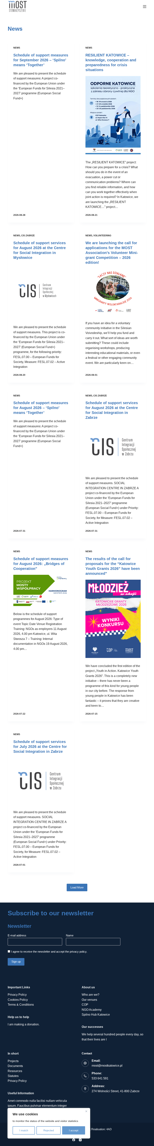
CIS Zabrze (28, 235)
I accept (73, 1130)
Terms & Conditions (21, 1004)
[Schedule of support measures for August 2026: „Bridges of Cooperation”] (41, 590)
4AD (109, 1129)
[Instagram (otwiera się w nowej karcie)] (80, 1139)
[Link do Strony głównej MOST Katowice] (17, 6)
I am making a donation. (23, 1024)
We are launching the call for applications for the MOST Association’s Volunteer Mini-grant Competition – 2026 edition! (111, 253)
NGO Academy (92, 1009)
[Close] (86, 1111)
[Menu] (144, 6)
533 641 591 (100, 1078)
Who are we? (90, 994)
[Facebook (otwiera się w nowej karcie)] (73, 1139)
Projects (13, 1061)
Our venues (89, 999)
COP (85, 1004)
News (16, 47)
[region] (49, 1123)
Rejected (48, 1130)
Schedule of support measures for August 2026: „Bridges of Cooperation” (40, 564)
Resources (15, 1071)
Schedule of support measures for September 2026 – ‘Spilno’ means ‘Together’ (40, 60)
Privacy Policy (17, 994)
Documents (15, 1066)
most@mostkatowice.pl (107, 1065)
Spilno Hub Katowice (96, 1014)
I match (23, 1130)
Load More (77, 887)
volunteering (102, 235)
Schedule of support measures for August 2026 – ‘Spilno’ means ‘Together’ (40, 408)
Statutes (13, 1076)
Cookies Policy (18, 999)
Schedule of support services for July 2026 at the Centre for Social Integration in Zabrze (40, 747)
